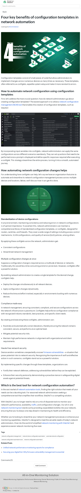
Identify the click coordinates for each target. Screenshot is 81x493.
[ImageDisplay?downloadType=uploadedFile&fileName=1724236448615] (40, 130)
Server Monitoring (48, 479)
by (9, 27)
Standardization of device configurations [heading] (19, 219)
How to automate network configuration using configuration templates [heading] (37, 93)
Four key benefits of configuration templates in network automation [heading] (39, 19)
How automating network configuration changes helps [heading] (34, 170)
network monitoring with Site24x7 (56, 423)
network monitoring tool (11, 408)
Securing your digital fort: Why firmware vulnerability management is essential (33, 452)
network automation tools (29, 389)
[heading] (40, 258)
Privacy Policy (7, 490)
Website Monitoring (9, 479)
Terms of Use (34, 488)
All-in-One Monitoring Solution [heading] (40, 475)
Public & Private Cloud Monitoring (66, 479)
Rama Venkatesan (14, 27)
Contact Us (16, 490)
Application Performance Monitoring (29, 479)
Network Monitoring (40, 481)
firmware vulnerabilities (53, 352)
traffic (34, 405)
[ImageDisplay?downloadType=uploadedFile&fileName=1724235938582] (40, 52)
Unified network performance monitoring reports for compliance (28, 448)
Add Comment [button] (40, 465)
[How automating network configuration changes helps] (40, 199)
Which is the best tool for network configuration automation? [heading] (38, 385)
